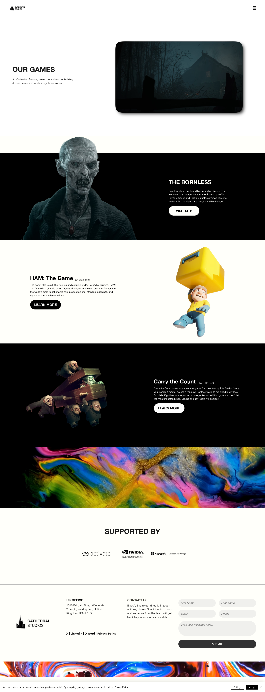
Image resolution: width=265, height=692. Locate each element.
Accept (251, 687)
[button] (254, 8)
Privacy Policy (106, 633)
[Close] (261, 687)
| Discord (89, 633)
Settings (237, 687)
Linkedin (76, 633)
